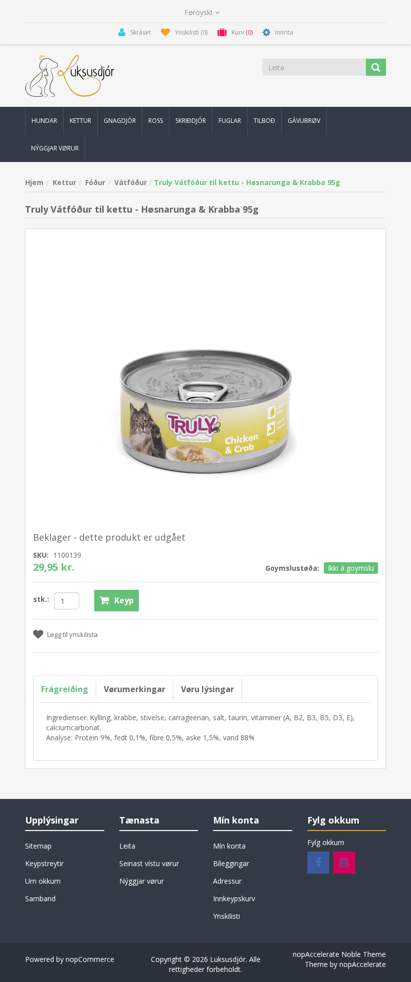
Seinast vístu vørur (149, 863)
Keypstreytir (44, 863)
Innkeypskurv (234, 898)
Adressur (227, 881)
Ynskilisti (226, 916)
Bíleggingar (231, 863)
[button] (44, 120)
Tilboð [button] (264, 120)
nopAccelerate (362, 964)
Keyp (124, 600)
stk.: (41, 599)
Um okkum (43, 881)
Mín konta (229, 846)
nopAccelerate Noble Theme (339, 954)
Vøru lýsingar (207, 689)
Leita (127, 846)
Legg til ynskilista (72, 634)
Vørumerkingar (134, 689)
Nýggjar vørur (141, 881)
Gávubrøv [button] (304, 120)
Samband (40, 898)
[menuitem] (44, 120)
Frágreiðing (64, 689)
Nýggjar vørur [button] (55, 148)
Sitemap (38, 846)
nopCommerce (90, 959)
